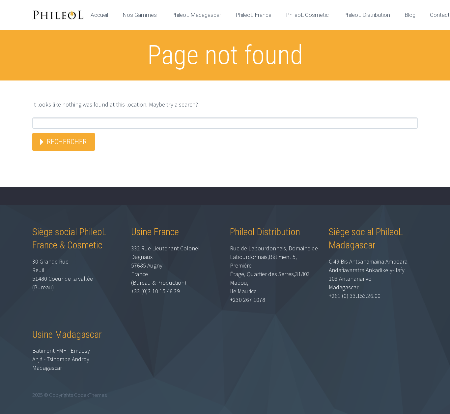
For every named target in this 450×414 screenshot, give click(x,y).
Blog (410, 15)
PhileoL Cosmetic (307, 15)
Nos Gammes (140, 15)
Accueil (99, 15)
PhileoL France (253, 15)
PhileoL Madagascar (196, 15)
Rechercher (67, 142)
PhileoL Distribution (366, 15)
